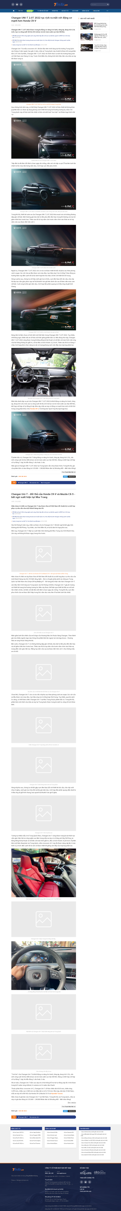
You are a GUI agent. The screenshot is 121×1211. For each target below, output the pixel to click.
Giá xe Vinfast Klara (69, 1138)
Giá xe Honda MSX (68, 1140)
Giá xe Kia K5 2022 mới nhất (18, 1143)
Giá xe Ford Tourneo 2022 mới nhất (35, 1143)
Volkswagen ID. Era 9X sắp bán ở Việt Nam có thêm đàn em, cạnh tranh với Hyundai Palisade (100, 35)
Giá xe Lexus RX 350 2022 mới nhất (18, 1140)
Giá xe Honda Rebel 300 (69, 1135)
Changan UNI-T (23, 482)
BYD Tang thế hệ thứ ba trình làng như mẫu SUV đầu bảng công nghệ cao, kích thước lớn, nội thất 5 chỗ (100, 24)
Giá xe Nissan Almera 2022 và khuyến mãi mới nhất (94, 1138)
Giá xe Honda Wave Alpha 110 (53, 1143)
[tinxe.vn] (60, 4)
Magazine (96, 10)
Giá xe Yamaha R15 (69, 1132)
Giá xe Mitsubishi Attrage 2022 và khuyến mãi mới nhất (93, 1134)
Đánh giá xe (85, 10)
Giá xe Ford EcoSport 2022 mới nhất (35, 1140)
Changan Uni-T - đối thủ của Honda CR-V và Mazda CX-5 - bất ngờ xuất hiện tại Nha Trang (43, 573)
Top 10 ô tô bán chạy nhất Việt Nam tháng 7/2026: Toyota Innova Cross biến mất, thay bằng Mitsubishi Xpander (101, 46)
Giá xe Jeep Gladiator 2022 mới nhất (35, 1132)
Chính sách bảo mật (85, 1191)
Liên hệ (82, 1189)
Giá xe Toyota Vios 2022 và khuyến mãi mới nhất (93, 1142)
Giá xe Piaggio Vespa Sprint (53, 1138)
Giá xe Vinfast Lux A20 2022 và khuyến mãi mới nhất (94, 1140)
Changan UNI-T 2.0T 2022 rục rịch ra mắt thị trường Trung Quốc (43, 104)
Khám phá (55, 10)
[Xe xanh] (30, 11)
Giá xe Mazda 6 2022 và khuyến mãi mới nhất (92, 1145)
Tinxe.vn (19, 1169)
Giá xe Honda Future (52, 1140)
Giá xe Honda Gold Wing (69, 1143)
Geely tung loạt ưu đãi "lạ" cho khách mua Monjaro (29, 45)
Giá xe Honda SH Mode (53, 1132)
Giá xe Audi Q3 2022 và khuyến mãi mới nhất (92, 1154)
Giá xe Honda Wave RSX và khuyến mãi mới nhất (93, 1152)
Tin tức (20, 10)
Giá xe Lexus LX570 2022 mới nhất (18, 1132)
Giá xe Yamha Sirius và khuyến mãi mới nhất (92, 1131)
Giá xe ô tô (65, 10)
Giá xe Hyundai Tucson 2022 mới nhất (18, 1135)
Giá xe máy (75, 10)
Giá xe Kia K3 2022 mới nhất (18, 1138)
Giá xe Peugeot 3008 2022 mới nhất (35, 1135)
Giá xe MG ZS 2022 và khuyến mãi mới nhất (92, 1147)
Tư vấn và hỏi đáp (42, 10)
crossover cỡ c (35, 482)
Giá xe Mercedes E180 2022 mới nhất (35, 1138)
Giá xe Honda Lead (52, 1135)
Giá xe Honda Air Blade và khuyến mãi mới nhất (93, 1150)
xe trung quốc (46, 482)
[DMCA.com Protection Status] (69, 476)
